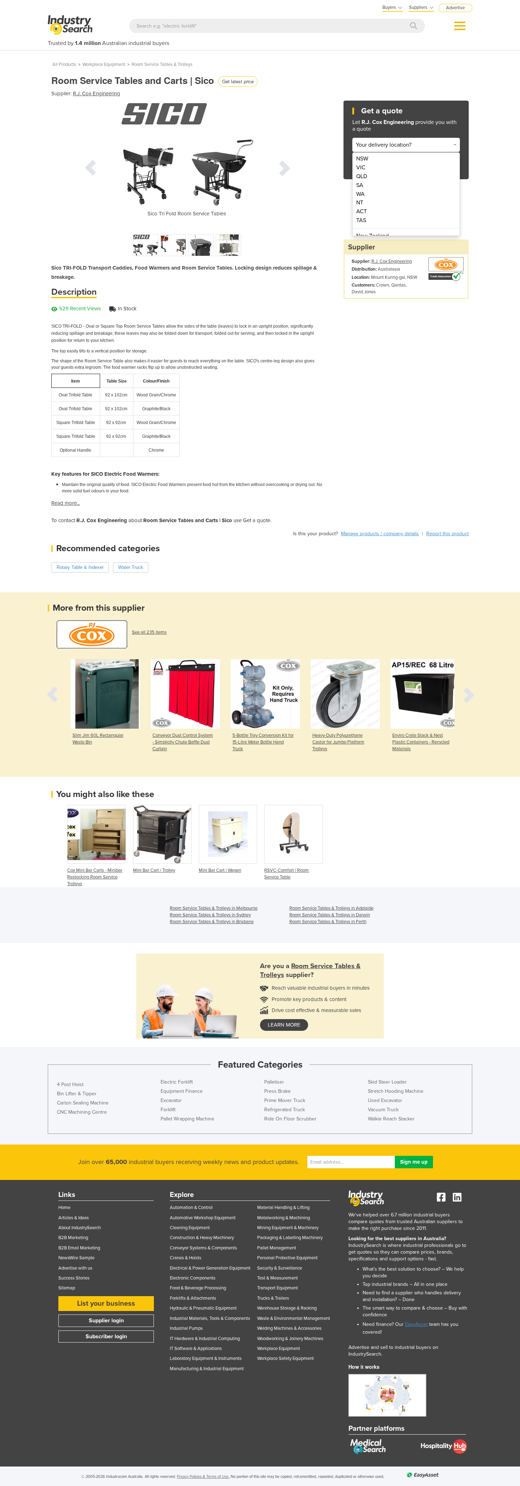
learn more (284, 1025)
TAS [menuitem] (361, 220)
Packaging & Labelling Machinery (290, 1238)
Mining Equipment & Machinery (287, 1228)
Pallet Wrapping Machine (187, 1119)
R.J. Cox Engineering (96, 93)
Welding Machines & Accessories (289, 1328)
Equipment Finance (182, 1091)
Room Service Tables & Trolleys (162, 64)
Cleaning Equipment (190, 1228)
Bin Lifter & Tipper (77, 1094)
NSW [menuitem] (362, 158)
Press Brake (277, 1091)
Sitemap (66, 1288)
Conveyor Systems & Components (203, 1248)
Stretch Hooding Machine (395, 1091)
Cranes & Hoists (185, 1258)
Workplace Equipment (103, 64)
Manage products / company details (380, 534)
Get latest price (238, 81)
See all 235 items (149, 632)
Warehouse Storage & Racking (287, 1308)
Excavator (171, 1100)
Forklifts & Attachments (193, 1298)
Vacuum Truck (383, 1110)
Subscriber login (106, 1336)
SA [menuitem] (359, 185)
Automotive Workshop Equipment (203, 1218)
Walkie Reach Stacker (391, 1119)
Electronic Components (192, 1278)
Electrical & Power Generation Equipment (210, 1268)
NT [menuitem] (359, 202)
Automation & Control (191, 1207)
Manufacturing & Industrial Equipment (207, 1369)
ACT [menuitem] (361, 211)
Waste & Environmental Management (293, 1318)
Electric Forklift (177, 1082)
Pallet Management (276, 1248)
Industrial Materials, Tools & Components (210, 1318)
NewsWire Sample (76, 1258)
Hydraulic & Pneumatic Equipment (203, 1308)
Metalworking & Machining (283, 1218)
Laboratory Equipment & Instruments (206, 1358)
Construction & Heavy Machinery (202, 1238)
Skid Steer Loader (387, 1082)
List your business (106, 1303)
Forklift (168, 1110)
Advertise (455, 8)
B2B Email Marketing (79, 1248)
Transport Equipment (277, 1288)
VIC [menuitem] (360, 167)
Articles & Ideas (73, 1218)
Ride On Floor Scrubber (290, 1119)
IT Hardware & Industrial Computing (205, 1338)
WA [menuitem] (360, 194)
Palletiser (274, 1082)
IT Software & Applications (196, 1348)
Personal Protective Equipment (287, 1258)
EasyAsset (416, 1324)
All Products (64, 64)
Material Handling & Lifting (283, 1207)
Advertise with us (75, 1268)
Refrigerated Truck (284, 1110)
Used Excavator (385, 1100)
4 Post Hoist (70, 1084)
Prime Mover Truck (284, 1100)
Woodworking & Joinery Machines (290, 1338)
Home (64, 1207)
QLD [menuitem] (361, 176)
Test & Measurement (277, 1278)
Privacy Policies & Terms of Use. (203, 1476)
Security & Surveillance (279, 1268)
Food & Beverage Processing (198, 1288)
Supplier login (106, 1320)
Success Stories (73, 1278)
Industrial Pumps (186, 1328)
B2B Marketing (73, 1238)
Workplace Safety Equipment (285, 1358)
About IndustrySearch (79, 1228)
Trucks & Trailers (273, 1298)
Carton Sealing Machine (83, 1103)
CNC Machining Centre (82, 1112)
